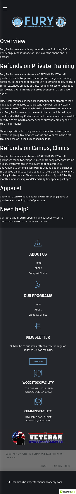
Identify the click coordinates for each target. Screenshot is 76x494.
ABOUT (44, 466)
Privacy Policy (61, 466)
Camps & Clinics (38, 273)
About (38, 268)
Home (38, 263)
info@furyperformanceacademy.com (38, 218)
